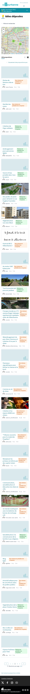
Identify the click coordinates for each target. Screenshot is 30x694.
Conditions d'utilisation (7, 678)
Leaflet (12, 53)
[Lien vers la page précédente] (6, 664)
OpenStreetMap (19, 53)
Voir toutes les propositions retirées (10, 673)
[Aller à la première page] (11, 4)
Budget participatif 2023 (8, 9)
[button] (20, 44)
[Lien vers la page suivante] (24, 664)
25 (21, 666)
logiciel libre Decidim (15, 691)
